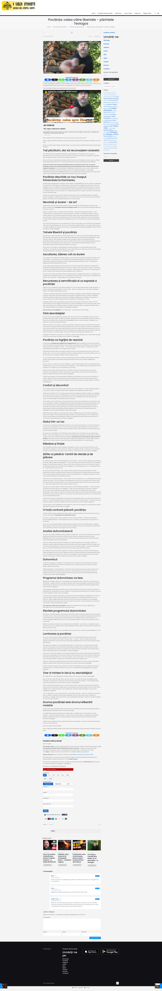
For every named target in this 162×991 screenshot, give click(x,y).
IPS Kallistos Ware (106, 100)
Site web (84, 932)
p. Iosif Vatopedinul (114, 118)
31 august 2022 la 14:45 (55, 877)
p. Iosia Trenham (109, 117)
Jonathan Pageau (111, 104)
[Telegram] (68, 80)
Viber (105, 54)
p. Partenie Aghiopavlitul (110, 124)
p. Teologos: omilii (111, 134)
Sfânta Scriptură (113, 142)
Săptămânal (58, 783)
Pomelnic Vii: (46, 786)
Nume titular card (47, 803)
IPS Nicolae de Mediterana (111, 102)
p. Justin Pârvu (107, 120)
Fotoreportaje (114, 96)
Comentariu (47, 917)
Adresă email (46, 798)
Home (48, 27)
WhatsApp (107, 40)
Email (64, 932)
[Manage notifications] (2, 987)
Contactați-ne (47, 949)
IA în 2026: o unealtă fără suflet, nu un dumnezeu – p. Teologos (93, 858)
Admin (53, 831)
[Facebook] (47, 80)
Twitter (106, 51)
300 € (45, 778)
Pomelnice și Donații (109, 32)
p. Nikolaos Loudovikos (114, 122)
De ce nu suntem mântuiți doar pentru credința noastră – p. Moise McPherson (49, 858)
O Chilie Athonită (110, 109)
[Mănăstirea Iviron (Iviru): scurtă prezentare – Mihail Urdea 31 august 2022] (158, 985)
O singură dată (48, 783)
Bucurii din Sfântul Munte (60, 27)
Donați (45, 810)
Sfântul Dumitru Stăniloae (108, 144)
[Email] (82, 80)
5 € (49, 775)
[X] (54, 80)
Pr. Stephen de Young (112, 140)
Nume (45, 932)
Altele (50, 778)
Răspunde (97, 875)
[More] (96, 80)
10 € (53, 775)
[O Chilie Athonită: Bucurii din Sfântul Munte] (19, 5)
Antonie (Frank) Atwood (107, 92)
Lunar (68, 783)
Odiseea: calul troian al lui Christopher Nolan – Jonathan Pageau (64, 858)
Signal (105, 58)
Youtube (106, 61)
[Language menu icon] (158, 13)
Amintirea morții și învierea (76, 27)
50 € (63, 775)
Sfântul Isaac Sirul (111, 146)
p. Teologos (112, 132)
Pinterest (106, 65)
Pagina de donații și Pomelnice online (83, 754)
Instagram (107, 69)
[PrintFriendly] (89, 80)
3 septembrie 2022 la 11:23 (56, 900)
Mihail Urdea (106, 108)
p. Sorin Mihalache (110, 128)
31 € (58, 775)
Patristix (109, 138)
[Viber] (75, 80)
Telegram (106, 47)
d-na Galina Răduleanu (111, 94)
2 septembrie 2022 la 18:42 (56, 890)
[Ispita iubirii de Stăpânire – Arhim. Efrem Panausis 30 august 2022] (3, 985)
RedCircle (48, 135)
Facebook (106, 44)
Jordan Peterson (108, 106)
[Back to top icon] (117, 983)
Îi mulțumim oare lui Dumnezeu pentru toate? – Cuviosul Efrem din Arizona (79, 858)
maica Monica (115, 106)
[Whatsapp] (61, 80)
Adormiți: (45, 792)
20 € (45, 775)
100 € (67, 775)
